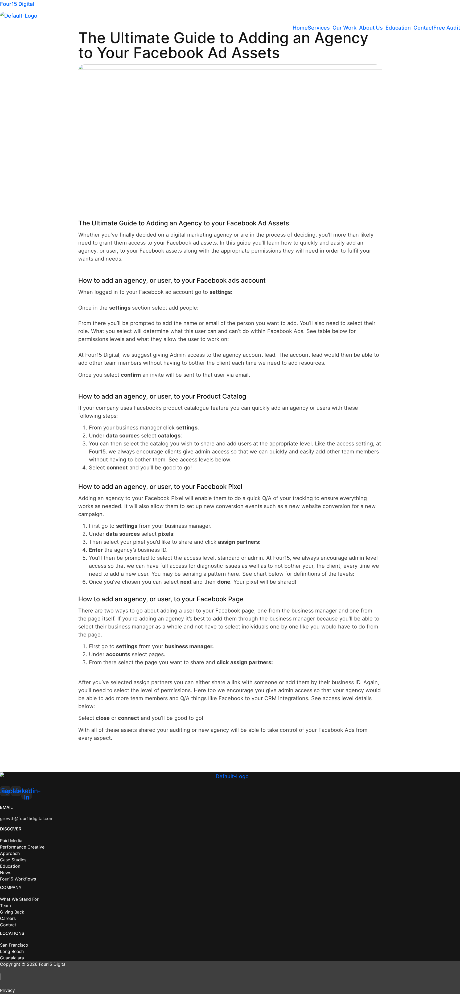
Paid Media (11, 840)
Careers (8, 918)
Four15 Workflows (18, 879)
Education (398, 27)
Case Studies (13, 859)
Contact (423, 27)
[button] (320, 27)
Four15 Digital (17, 4)
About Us (371, 27)
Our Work (344, 27)
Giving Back (12, 912)
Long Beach (12, 951)
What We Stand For (19, 899)
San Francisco (14, 945)
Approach (10, 853)
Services (319, 27)
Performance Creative (22, 847)
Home (300, 27)
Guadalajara (12, 957)
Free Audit (446, 27)
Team (5, 905)
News (5, 872)
